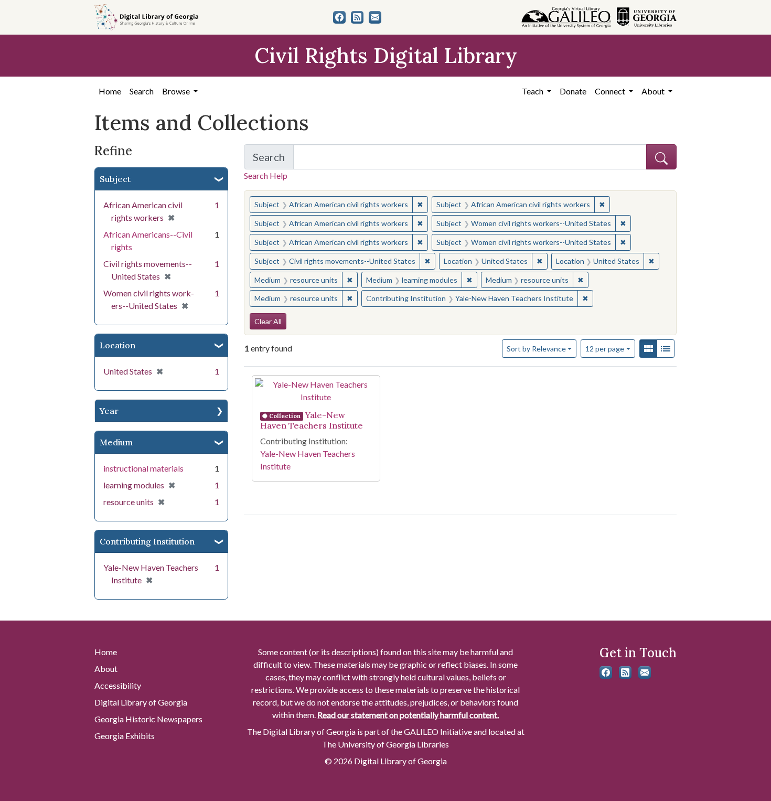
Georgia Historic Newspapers (148, 719)
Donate (573, 91)
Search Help (265, 175)
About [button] (653, 91)
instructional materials (143, 468)
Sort (536, 348)
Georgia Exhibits (124, 736)
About (105, 669)
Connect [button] (611, 91)
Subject (115, 179)
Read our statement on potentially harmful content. (408, 715)
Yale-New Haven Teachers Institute (311, 420)
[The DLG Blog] (357, 17)
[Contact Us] (375, 17)
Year (109, 410)
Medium (116, 442)
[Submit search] (661, 156)
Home (110, 91)
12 (604, 348)
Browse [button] (176, 91)
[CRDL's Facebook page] (339, 17)
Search (142, 91)
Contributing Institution (147, 541)
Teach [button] (533, 91)
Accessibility (117, 685)
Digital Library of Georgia (140, 702)
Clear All (268, 321)
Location (117, 345)
